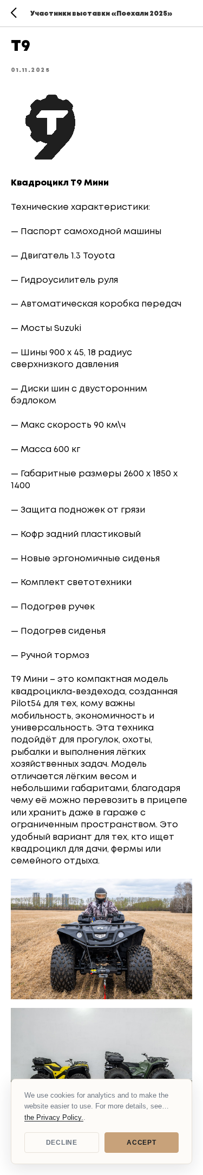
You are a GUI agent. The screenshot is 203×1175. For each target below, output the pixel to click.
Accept (141, 1142)
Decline (61, 1142)
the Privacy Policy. (53, 1117)
